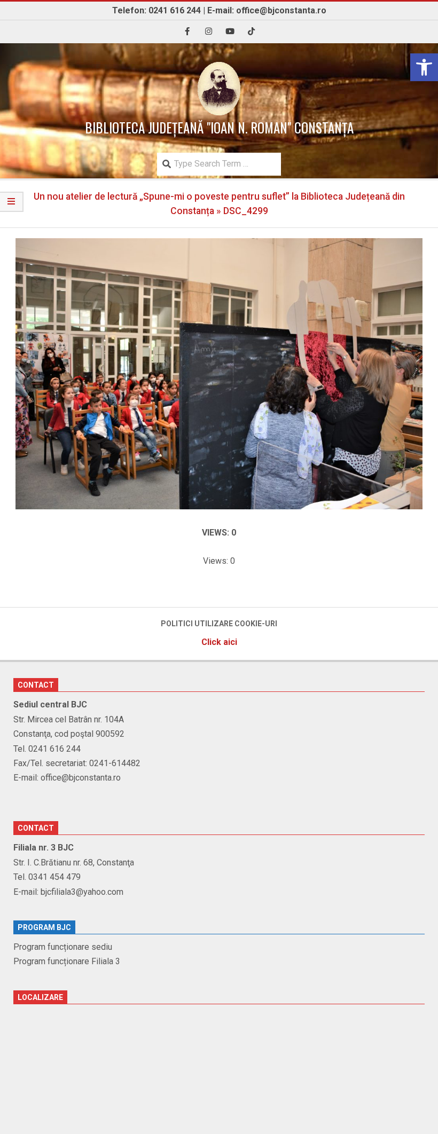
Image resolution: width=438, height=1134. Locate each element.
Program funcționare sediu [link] (62, 947)
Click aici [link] (219, 642)
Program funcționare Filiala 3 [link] (66, 961)
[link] (424, 67)
